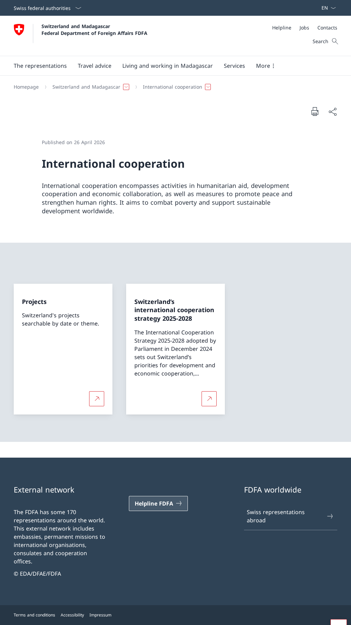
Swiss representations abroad (276, 516)
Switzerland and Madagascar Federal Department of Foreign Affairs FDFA (94, 29)
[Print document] (315, 111)
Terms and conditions (34, 615)
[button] (40, 65)
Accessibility (72, 615)
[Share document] (332, 111)
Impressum (100, 615)
